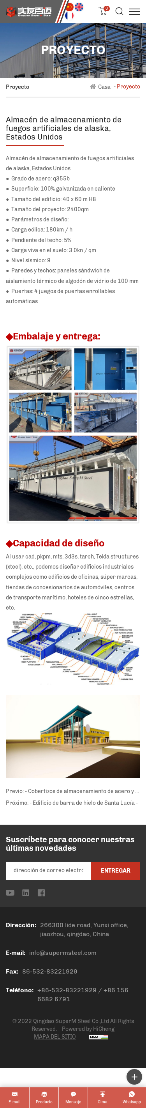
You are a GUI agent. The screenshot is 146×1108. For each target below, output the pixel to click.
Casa (104, 86)
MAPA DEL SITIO (55, 1037)
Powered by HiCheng (88, 1029)
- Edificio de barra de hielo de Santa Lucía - (84, 803)
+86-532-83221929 (67, 990)
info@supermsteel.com (63, 952)
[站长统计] (98, 1037)
